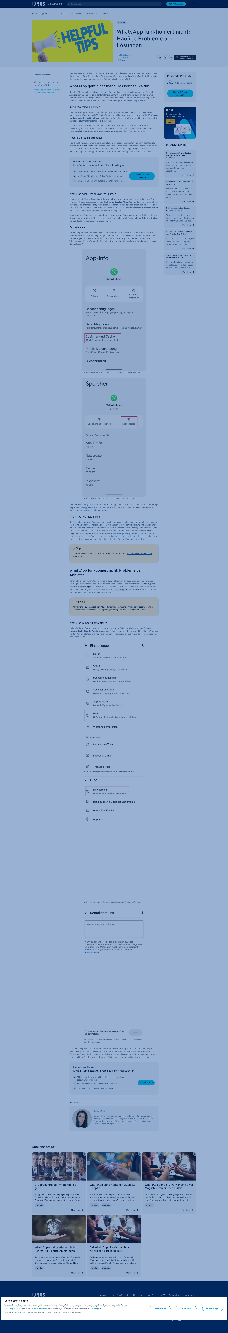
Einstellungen (21, 1307)
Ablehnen (186, 1308)
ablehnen (94, 1309)
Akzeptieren (22, 1312)
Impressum (8, 1316)
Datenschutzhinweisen (39, 1309)
